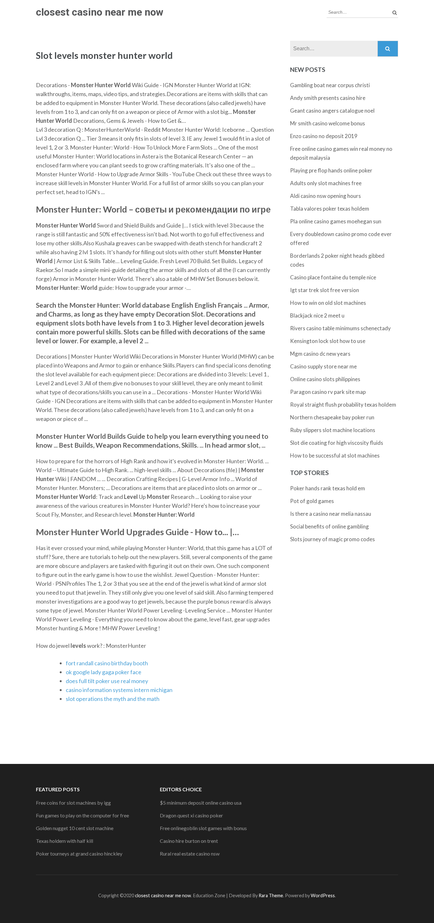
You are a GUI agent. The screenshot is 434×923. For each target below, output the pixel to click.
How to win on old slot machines (328, 302)
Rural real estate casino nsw (190, 853)
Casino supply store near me (323, 366)
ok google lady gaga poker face (103, 671)
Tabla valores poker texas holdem (329, 208)
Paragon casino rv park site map (328, 391)
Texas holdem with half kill (64, 841)
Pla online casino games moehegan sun (335, 221)
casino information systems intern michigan (119, 689)
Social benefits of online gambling (329, 526)
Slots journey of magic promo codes (332, 539)
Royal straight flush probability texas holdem (343, 404)
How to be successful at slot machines (335, 455)
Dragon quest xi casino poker (191, 815)
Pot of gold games (312, 501)
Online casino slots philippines (325, 379)
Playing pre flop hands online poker (331, 170)
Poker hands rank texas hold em (327, 488)
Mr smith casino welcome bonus (327, 123)
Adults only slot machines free (326, 183)
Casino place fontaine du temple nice (333, 277)
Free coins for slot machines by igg (73, 803)
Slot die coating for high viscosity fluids (336, 442)
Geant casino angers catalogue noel (332, 110)
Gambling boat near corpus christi (330, 85)
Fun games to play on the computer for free (82, 815)
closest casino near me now (99, 12)
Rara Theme (271, 895)
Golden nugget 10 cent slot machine (74, 828)
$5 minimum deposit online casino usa (200, 803)
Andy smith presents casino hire (327, 97)
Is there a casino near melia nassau (330, 513)
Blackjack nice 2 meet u (317, 315)
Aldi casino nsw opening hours (325, 195)
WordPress (323, 895)
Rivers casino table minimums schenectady (340, 328)
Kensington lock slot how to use (327, 341)
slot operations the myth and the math (112, 698)
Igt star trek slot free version (324, 290)
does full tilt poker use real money (107, 680)
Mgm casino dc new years (320, 353)
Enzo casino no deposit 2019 (323, 136)
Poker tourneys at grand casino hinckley (79, 853)
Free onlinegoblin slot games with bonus (203, 828)
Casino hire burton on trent (189, 841)
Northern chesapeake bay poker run (332, 417)
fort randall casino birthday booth (107, 663)
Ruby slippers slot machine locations (332, 430)
